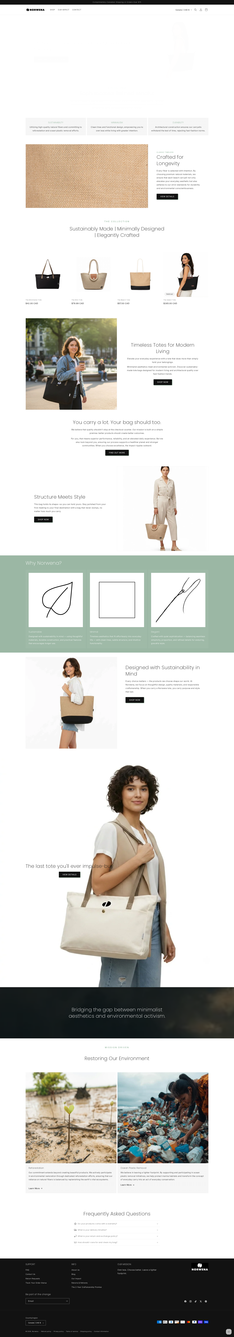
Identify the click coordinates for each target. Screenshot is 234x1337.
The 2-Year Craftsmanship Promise (87, 1287)
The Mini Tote (77, 300)
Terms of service (72, 1331)
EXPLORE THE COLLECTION (51, 59)
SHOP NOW (162, 382)
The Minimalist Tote (33, 300)
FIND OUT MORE (117, 453)
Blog (73, 1274)
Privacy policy (59, 1331)
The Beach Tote (123, 300)
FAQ (27, 1270)
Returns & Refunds (80, 1283)
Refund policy (46, 1331)
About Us (76, 1270)
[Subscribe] (66, 1301)
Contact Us (30, 1274)
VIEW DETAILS (167, 196)
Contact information (101, 1331)
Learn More (34, 1188)
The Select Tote (169, 300)
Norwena (35, 1331)
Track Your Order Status (36, 1283)
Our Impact (76, 1278)
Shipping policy (86, 1331)
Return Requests (33, 1278)
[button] (195, 9)
